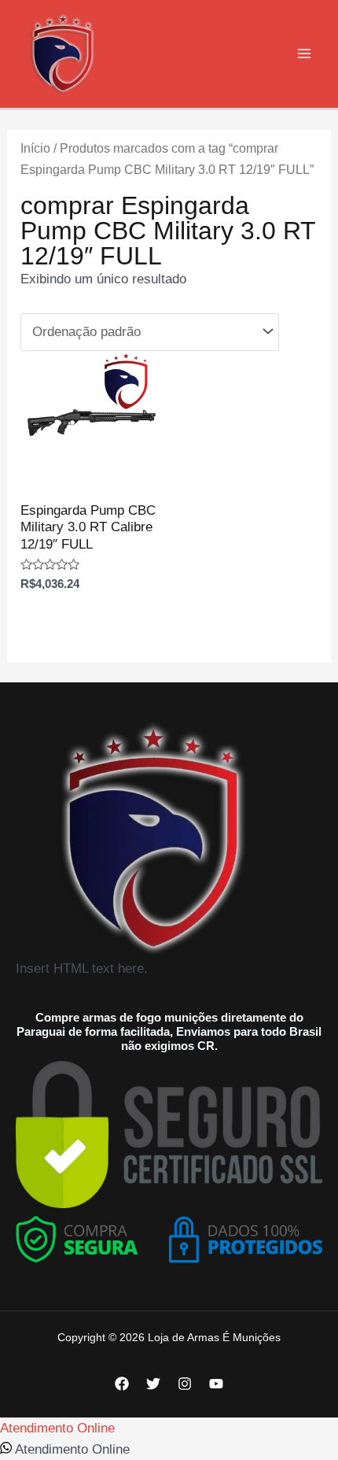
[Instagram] (185, 1384)
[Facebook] (122, 1384)
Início (35, 148)
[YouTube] (216, 1384)
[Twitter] (153, 1384)
